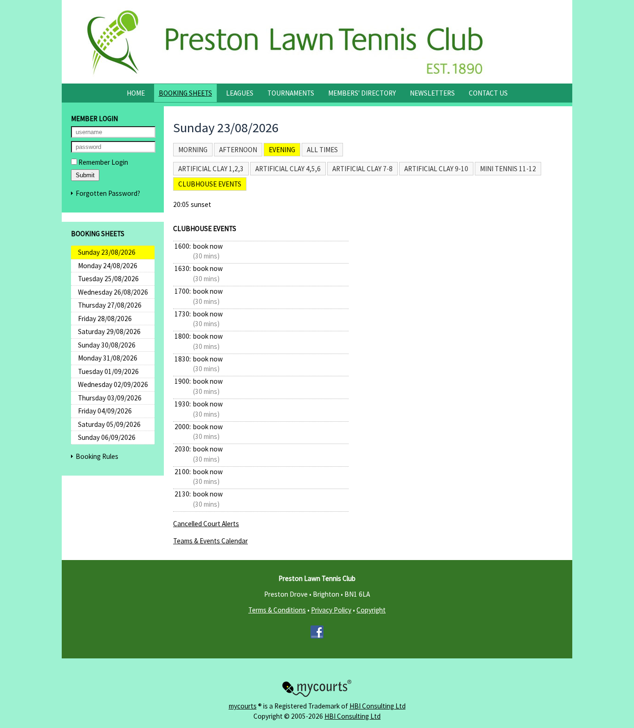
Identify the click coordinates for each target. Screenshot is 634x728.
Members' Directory (362, 93)
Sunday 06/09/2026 (107, 437)
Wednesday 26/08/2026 (113, 292)
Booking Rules (97, 456)
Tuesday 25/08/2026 (108, 278)
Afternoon (238, 149)
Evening (282, 149)
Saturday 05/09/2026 (109, 424)
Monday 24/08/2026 (107, 265)
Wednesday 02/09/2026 (113, 384)
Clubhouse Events (209, 184)
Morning (192, 149)
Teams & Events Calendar (210, 540)
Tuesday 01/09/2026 (108, 371)
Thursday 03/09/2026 (110, 397)
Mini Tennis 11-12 (508, 168)
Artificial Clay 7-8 (362, 168)
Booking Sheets (185, 93)
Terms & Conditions (277, 610)
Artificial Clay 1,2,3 (211, 168)
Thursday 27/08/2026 (110, 305)
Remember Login (102, 162)
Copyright (371, 610)
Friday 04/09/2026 (105, 410)
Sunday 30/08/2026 (107, 345)
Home (136, 93)
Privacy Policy (331, 610)
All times (322, 149)
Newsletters (432, 93)
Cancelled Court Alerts (206, 523)
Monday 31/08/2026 (107, 358)
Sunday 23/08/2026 (107, 252)
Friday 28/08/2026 (105, 318)
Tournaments (290, 93)
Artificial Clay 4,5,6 (288, 168)
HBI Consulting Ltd (377, 706)
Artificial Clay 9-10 (436, 168)
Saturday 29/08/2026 (109, 331)
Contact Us (488, 93)
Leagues (239, 93)
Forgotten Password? (108, 193)
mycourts (243, 706)
